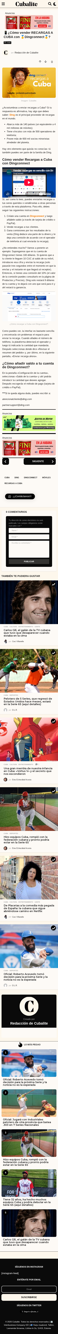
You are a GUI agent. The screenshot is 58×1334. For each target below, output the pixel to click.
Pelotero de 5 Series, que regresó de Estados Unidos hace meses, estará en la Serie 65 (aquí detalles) (28, 701)
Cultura (13, 626)
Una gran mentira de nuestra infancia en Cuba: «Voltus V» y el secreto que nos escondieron (28, 771)
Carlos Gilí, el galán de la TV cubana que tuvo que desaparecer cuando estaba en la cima (27, 633)
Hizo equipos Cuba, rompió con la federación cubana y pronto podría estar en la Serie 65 (26, 839)
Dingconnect (37, 216)
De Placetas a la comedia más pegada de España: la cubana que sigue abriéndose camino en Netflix (29, 908)
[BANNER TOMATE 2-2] (29, 22)
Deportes (14, 695)
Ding (12, 115)
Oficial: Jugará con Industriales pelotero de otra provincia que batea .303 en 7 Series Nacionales (27, 1122)
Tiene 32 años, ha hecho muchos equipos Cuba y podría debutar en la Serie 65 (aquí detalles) (27, 1202)
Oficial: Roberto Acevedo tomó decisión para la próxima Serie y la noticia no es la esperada (26, 977)
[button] (3, 4)
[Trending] (53, 584)
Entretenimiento (25, 626)
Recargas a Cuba (13, 483)
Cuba (7, 478)
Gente (37, 626)
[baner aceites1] (29, 423)
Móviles (46, 478)
